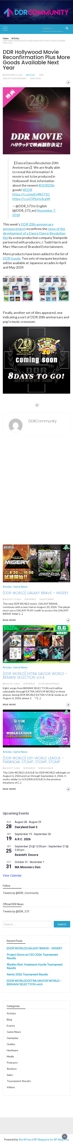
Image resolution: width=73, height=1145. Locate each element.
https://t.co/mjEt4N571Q (31, 194)
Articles (30, 75)
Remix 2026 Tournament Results (27, 974)
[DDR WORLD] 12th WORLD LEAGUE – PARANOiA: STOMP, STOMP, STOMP (33, 759)
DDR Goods (11, 258)
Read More (9, 789)
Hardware (12, 1050)
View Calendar (12, 875)
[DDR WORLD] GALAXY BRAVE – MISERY (34, 948)
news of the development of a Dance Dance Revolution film (34, 233)
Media (10, 1056)
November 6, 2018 (13, 75)
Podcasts (12, 1062)
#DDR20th (47, 185)
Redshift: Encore (26, 855)
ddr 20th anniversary (15, 78)
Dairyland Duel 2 (26, 827)
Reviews (12, 1068)
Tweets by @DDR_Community (21, 893)
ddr (41, 75)
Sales (10, 1074)
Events (11, 1025)
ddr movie (35, 78)
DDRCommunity (42, 421)
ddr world (29, 768)
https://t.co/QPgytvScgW (31, 199)
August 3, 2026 (12, 768)
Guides (11, 1044)
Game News (20, 751)
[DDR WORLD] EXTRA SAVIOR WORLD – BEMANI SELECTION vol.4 (34, 982)
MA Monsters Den (27, 867)
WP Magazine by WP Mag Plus (51, 1139)
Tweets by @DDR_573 (16, 911)
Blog (9, 1019)
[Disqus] (36, 491)
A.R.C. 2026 (23, 839)
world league (45, 768)
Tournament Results (19, 1081)
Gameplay (12, 1038)
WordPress (25, 1139)
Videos (11, 1087)
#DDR (27, 190)
